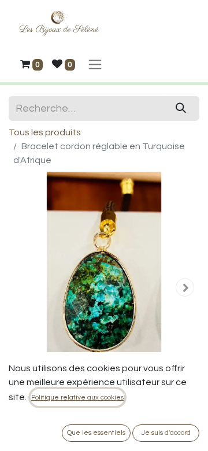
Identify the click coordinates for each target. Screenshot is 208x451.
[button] (23, 287)
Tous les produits (45, 132)
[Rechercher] (181, 108)
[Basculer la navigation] (95, 64)
